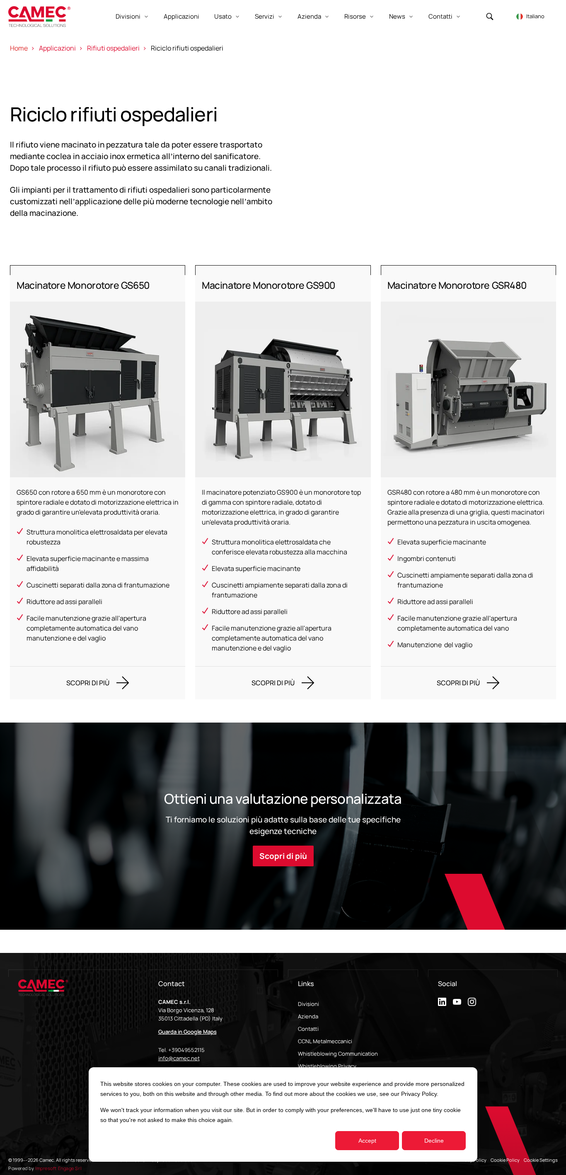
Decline (434, 1140)
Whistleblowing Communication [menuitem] (338, 1053)
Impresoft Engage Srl (58, 1168)
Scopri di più (283, 856)
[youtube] (457, 1002)
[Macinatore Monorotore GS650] (97, 482)
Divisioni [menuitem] (308, 1004)
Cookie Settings (541, 1160)
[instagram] (472, 1002)
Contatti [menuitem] (308, 1028)
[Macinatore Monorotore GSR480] (468, 482)
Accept (367, 1140)
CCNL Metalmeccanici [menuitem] (325, 1041)
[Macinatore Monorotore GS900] (282, 482)
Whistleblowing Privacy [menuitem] (327, 1066)
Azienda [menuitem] (308, 1016)
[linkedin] (442, 1002)
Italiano (535, 16)
